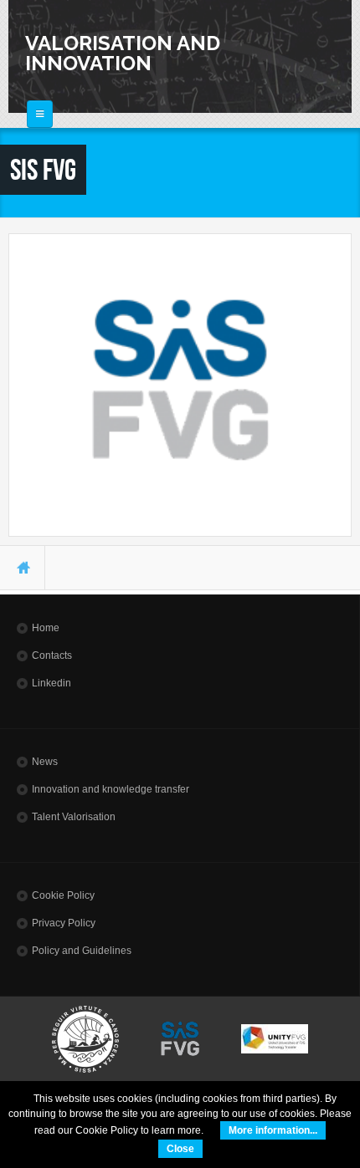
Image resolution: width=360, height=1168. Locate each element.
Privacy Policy (63, 923)
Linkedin (51, 683)
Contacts (52, 655)
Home (45, 628)
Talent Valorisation (74, 817)
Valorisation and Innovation (122, 53)
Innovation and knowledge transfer (110, 789)
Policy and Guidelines (81, 950)
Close (180, 1149)
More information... (273, 1130)
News (45, 762)
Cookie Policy (63, 895)
